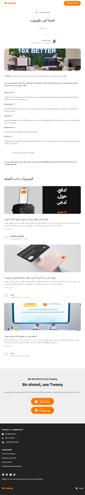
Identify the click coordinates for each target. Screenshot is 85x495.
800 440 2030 (9, 438)
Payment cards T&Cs (9, 458)
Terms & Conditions (8, 454)
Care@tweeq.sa (10, 434)
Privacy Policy (7, 462)
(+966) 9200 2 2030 (11, 442)
